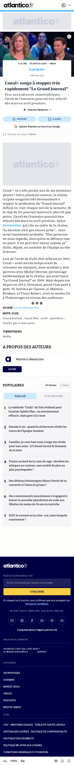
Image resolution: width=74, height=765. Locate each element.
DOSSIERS (8, 679)
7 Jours (64, 385)
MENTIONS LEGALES (21, 724)
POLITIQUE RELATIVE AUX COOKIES (22, 745)
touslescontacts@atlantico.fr (37, 630)
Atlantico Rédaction (38, 109)
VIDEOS (7, 693)
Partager (22, 119)
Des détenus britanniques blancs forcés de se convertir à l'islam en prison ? (38, 483)
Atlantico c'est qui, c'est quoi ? (21, 649)
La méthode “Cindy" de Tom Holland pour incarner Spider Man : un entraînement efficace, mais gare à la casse (35, 411)
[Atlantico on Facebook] (32, 620)
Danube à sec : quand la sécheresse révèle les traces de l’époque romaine (38, 428)
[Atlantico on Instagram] (52, 621)
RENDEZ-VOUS (11, 686)
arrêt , (45, 318)
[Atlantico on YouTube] (62, 621)
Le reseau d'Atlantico (15, 651)
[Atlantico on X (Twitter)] (22, 620)
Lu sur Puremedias (26, 308)
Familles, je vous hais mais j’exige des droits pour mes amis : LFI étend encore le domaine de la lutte (37, 446)
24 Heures (50, 385)
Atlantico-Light (38, 63)
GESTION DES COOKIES (16, 731)
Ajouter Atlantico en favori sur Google (39, 126)
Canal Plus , (32, 318)
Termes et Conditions (36, 603)
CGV (5, 724)
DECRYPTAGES (11, 672)
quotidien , (57, 318)
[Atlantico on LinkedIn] (42, 620)
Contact (42, 651)
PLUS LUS (20, 396)
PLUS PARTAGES (54, 396)
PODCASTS (9, 700)
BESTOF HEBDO (12, 707)
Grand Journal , (13, 318)
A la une (22, 63)
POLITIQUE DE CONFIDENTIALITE (49, 731)
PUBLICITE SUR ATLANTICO (50, 724)
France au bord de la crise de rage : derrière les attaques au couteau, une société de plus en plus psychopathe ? (39, 465)
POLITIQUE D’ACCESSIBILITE (18, 738)
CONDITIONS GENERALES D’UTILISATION (25, 752)
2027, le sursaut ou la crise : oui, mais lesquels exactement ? (38, 517)
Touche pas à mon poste (19, 323)
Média (53, 63)
